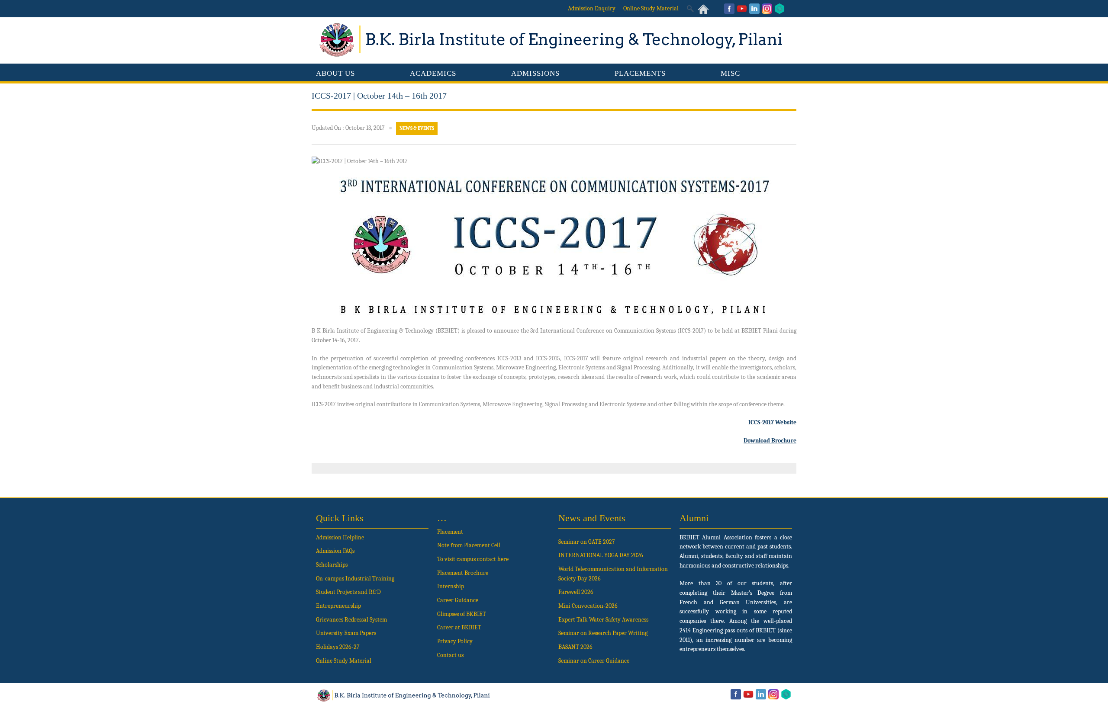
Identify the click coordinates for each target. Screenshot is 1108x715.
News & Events (416, 128)
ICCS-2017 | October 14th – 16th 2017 (379, 95)
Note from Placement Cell (468, 545)
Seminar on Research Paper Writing (602, 633)
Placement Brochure (462, 573)
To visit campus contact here (473, 559)
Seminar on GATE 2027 (586, 541)
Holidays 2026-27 (338, 647)
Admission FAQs (335, 551)
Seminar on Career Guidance (593, 660)
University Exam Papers (346, 633)
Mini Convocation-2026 (588, 605)
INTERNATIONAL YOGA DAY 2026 (600, 555)
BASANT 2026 (575, 647)
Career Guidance (457, 600)
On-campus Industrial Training (355, 578)
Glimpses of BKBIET (461, 614)
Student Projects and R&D (348, 592)
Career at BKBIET (459, 627)
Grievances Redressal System (351, 619)
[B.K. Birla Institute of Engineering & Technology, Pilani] (554, 54)
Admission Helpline (340, 537)
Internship (450, 586)
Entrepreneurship (338, 605)
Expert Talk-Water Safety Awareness (603, 619)
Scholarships (332, 564)
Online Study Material (343, 660)
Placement (450, 531)
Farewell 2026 (575, 592)
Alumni (694, 518)
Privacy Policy (455, 641)
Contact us (450, 655)
